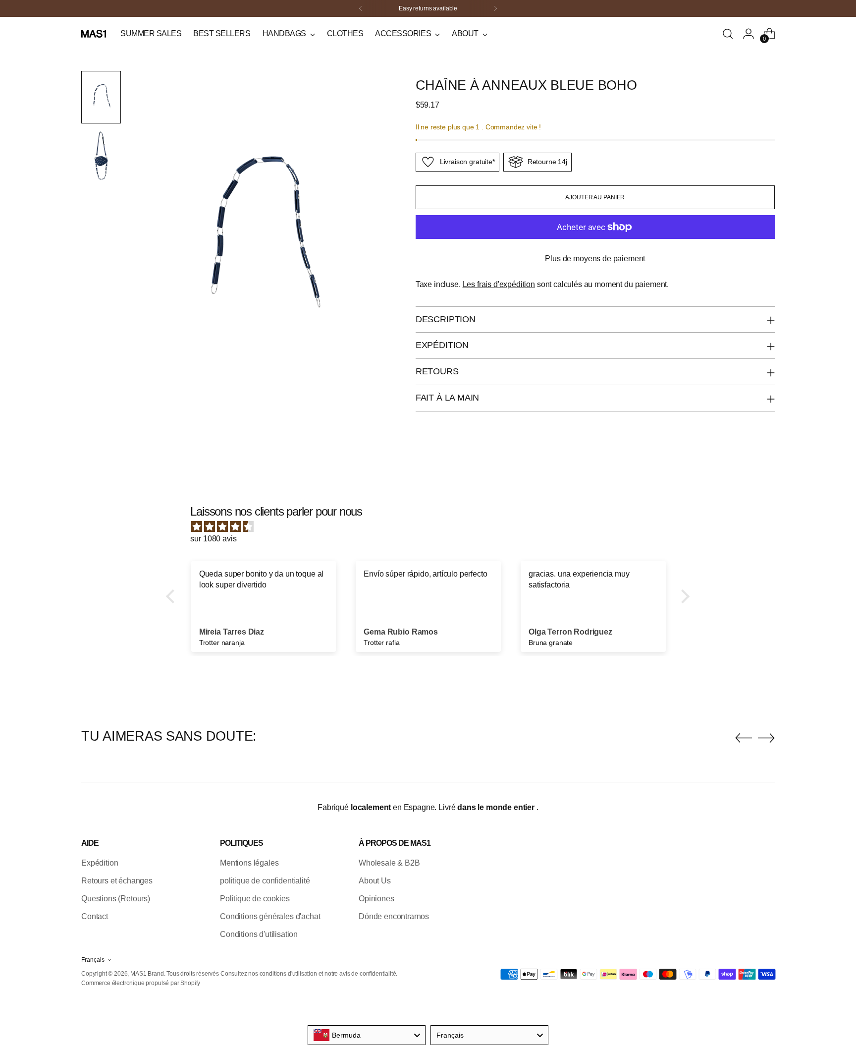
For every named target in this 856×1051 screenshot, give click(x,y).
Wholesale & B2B (389, 863)
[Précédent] (361, 8)
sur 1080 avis (213, 538)
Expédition (99, 863)
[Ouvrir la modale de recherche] (728, 34)
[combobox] (367, 1035)
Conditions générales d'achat (270, 916)
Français (93, 959)
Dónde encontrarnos (394, 916)
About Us (375, 880)
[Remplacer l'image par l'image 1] (101, 97)
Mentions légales (249, 863)
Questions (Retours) (115, 898)
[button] (173, 596)
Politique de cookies (255, 898)
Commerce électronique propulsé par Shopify (140, 983)
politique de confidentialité (265, 880)
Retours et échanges (117, 880)
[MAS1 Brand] (93, 34)
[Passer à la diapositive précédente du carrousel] (743, 738)
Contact (94, 916)
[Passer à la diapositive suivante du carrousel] (766, 737)
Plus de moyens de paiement (595, 258)
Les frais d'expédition (499, 284)
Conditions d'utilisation (259, 934)
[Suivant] (495, 8)
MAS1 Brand (146, 973)
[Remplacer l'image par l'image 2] (101, 155)
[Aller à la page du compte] (748, 34)
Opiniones (376, 898)
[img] (432, 527)
